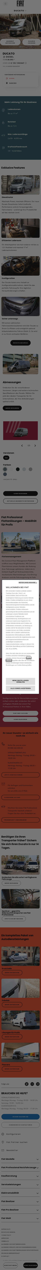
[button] (28, 582)
